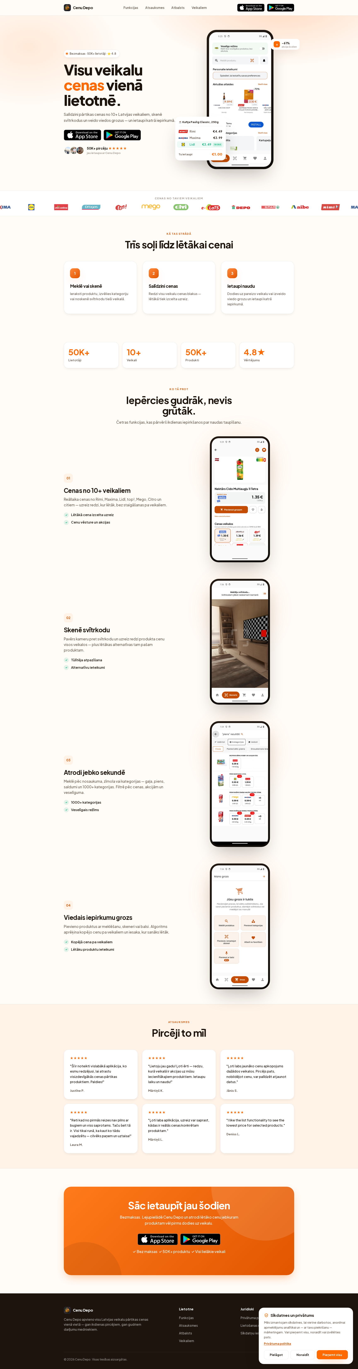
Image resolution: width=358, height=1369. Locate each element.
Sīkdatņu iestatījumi (256, 1333)
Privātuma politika (254, 1318)
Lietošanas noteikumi (257, 1325)
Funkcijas (130, 8)
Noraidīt (302, 1355)
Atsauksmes (154, 8)
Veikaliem (199, 8)
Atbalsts (178, 8)
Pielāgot (276, 1355)
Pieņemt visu (332, 1355)
